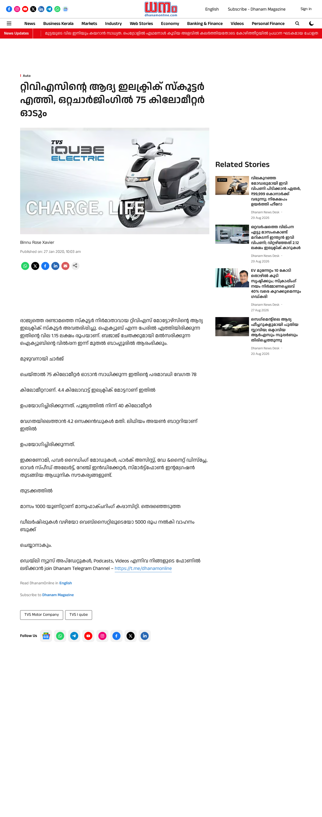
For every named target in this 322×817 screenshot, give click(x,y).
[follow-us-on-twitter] (131, 636)
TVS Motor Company (41, 615)
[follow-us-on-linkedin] (145, 636)
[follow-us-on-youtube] (88, 636)
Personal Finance (268, 23)
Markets (89, 23)
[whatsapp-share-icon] (25, 269)
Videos (237, 23)
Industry (113, 23)
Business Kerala (58, 23)
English (212, 9)
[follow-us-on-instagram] (102, 636)
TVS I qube (78, 615)
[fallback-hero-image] (232, 185)
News (29, 23)
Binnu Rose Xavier (37, 242)
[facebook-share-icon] (45, 269)
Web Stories (141, 23)
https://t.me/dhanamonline (143, 568)
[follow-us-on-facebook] (116, 636)
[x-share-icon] (35, 269)
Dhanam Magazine (58, 595)
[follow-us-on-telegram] (74, 636)
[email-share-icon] (65, 269)
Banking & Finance (205, 23)
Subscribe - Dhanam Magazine (257, 9)
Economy (170, 23)
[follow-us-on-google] (46, 636)
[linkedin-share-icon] (55, 269)
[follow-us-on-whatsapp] (60, 636)
